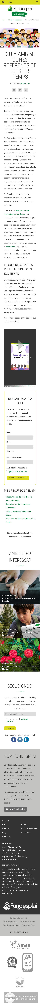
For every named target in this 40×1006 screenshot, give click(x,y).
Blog (10, 20)
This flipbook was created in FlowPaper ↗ (24, 386)
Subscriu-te (10, 728)
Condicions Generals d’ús (19, 918)
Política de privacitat (10, 921)
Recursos (18, 20)
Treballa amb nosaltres (11, 925)
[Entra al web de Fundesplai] (20, 909)
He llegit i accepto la (18, 470)
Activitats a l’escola (28, 828)
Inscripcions (25, 832)
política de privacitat (18, 471)
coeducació (10, 247)
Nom (8, 442)
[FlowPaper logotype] (9, 386)
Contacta (6, 836)
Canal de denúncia (28, 925)
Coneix (23, 824)
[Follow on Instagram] (20, 739)
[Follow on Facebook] (13, 739)
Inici (3, 20)
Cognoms (10, 451)
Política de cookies (26, 921)
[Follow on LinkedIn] (26, 739)
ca (9, 2)
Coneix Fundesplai (15, 809)
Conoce (5, 828)
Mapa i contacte (9, 859)
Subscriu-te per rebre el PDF (18, 478)
